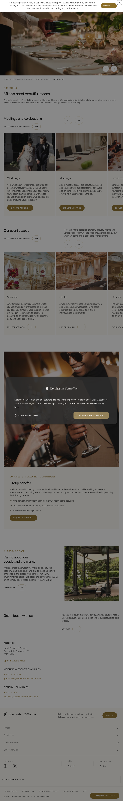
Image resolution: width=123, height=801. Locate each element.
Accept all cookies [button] (91, 415)
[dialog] (61, 400)
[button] (26, 415)
